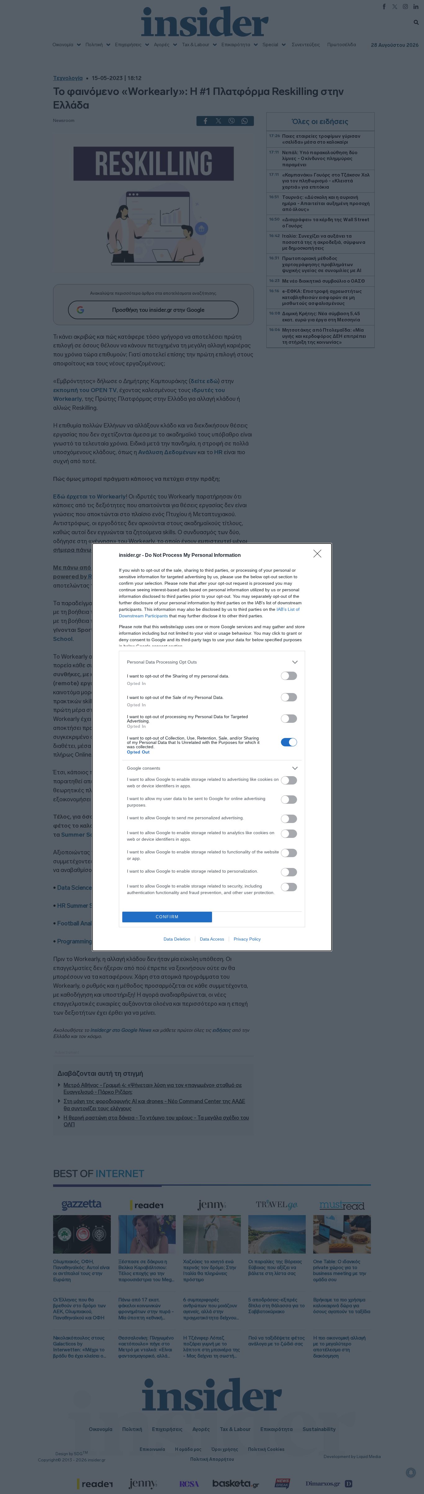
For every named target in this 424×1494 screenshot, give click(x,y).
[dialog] (212, 747)
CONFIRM (167, 917)
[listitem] (212, 662)
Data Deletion (177, 939)
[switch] (289, 676)
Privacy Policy (247, 939)
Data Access (212, 939)
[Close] (319, 555)
